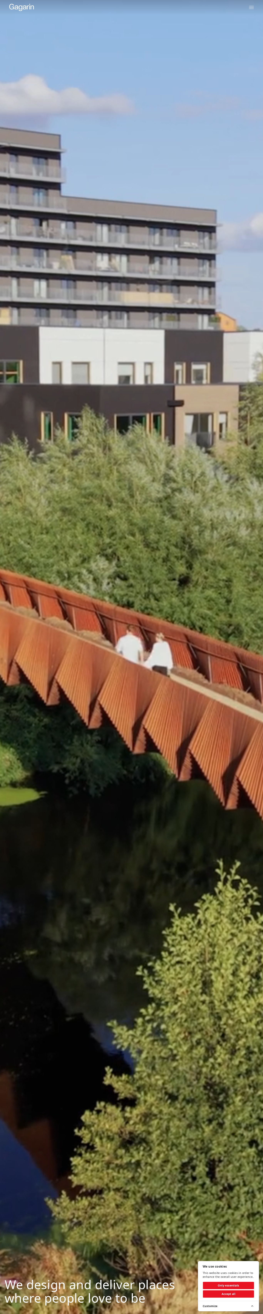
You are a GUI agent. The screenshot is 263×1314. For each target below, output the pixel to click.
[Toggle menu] (251, 7)
